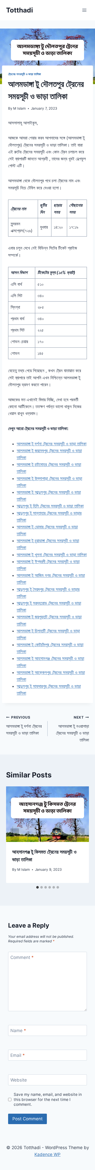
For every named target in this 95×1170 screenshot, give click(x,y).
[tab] (37, 887)
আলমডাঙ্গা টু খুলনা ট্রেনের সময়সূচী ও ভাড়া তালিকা (52, 554)
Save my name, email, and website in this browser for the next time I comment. (48, 1099)
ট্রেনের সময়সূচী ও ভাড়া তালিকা (24, 74)
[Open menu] (84, 10)
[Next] (80, 834)
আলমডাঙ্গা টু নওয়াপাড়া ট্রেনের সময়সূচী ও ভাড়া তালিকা (72, 729)
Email (17, 1055)
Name (18, 1030)
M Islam (19, 108)
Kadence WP (47, 1154)
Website (18, 1080)
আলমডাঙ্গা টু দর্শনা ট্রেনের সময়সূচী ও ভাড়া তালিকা (24, 725)
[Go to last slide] (14, 834)
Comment (22, 957)
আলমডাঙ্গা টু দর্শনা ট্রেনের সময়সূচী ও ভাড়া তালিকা (51, 443)
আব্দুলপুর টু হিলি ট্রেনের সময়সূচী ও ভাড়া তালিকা (50, 506)
